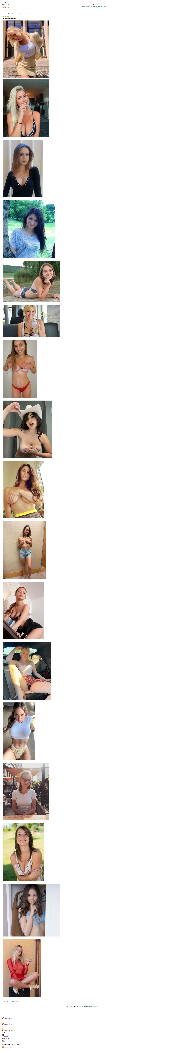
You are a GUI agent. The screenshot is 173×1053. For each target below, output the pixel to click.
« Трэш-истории (70, 1006)
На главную (78, 1006)
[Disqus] (86, 1033)
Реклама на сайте (5, 7)
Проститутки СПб (94, 8)
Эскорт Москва (86, 6)
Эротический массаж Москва (98, 6)
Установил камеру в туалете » (90, 1006)
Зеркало (5, 10)
